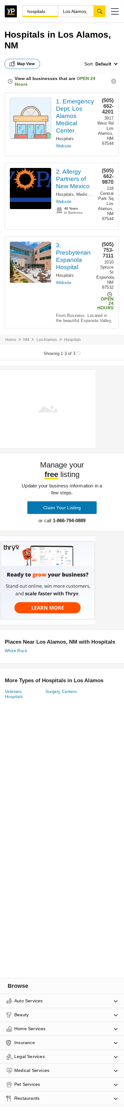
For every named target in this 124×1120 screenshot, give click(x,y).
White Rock (16, 650)
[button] (115, 11)
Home (10, 339)
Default (103, 63)
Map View (26, 64)
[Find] (99, 11)
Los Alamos (47, 339)
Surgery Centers (61, 691)
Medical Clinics (90, 194)
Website (63, 146)
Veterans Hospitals (14, 694)
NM (26, 339)
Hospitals (65, 138)
